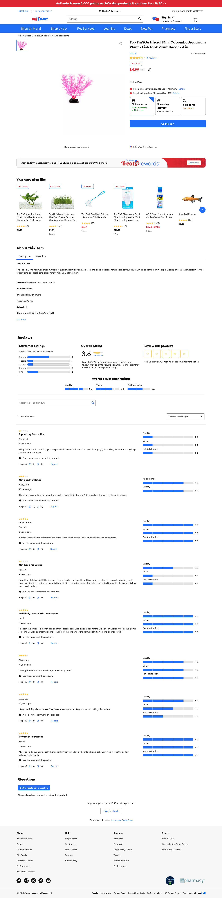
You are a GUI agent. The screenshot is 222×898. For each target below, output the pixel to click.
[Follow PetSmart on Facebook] (18, 880)
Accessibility (71, 860)
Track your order (43, 11)
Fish (20, 35)
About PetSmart (24, 838)
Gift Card (24, 11)
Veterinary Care (121, 860)
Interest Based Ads (136, 893)
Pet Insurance (120, 866)
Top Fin (133, 53)
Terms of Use (105, 893)
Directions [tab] (41, 256)
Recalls (95, 893)
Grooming (118, 838)
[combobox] (105, 19)
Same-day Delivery (171, 849)
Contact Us (70, 844)
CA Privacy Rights (172, 893)
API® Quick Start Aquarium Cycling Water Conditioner (159, 216)
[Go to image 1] (22, 45)
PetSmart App (23, 866)
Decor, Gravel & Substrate (38, 35)
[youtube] (48, 880)
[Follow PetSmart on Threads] (33, 880)
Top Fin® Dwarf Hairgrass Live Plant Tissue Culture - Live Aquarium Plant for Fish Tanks (62, 217)
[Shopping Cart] (200, 20)
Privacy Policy (120, 893)
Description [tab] (25, 256)
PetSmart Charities (25, 871)
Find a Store (168, 838)
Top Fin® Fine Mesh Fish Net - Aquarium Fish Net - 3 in (94, 216)
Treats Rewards (24, 849)
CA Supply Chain (154, 893)
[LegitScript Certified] (170, 880)
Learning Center (24, 860)
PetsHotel (118, 844)
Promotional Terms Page (121, 820)
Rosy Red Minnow (187, 214)
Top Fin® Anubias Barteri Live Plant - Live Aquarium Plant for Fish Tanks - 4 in (29, 217)
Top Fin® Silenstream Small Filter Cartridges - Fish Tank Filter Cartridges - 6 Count (127, 217)
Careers (20, 844)
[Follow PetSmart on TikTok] (40, 880)
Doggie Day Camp (123, 849)
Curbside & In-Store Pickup (175, 844)
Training (117, 855)
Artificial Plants (61, 35)
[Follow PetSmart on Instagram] (26, 880)
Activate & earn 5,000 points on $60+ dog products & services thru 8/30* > (111, 3)
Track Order (71, 849)
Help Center (71, 838)
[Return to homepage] (40, 19)
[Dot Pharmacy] (192, 880)
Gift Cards (21, 855)
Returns (68, 855)
